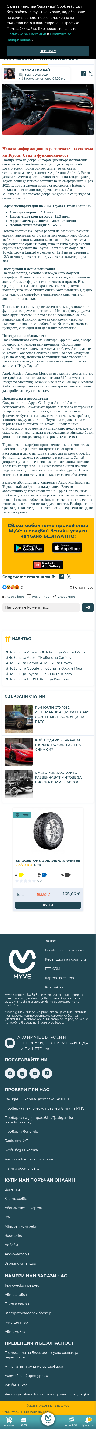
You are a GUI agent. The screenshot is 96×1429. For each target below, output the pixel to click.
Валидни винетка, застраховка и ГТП (38, 1099)
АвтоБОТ (71, 1425)
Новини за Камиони (52, 679)
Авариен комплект (21, 1226)
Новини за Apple (22, 658)
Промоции (8, 1425)
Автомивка (15, 1332)
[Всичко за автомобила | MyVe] (48, 1419)
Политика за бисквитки (26, 34)
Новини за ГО (19, 679)
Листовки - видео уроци (26, 1376)
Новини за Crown (57, 663)
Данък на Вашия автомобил (29, 1159)
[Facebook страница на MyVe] (10, 1077)
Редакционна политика (65, 959)
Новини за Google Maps (63, 668)
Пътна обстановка (22, 1168)
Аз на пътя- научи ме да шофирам (35, 1366)
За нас (50, 941)
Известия (87, 1422)
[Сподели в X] (91, 74)
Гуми (9, 1217)
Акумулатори (17, 1254)
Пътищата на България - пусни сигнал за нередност (41, 1355)
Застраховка (16, 1199)
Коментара (82, 587)
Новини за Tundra (57, 674)
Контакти (54, 987)
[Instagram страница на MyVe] (22, 1077)
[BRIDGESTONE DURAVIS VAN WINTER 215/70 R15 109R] (48, 831)
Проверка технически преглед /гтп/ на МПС (44, 1108)
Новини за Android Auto (64, 652)
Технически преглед (22, 1285)
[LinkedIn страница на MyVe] (34, 1077)
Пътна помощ (17, 1304)
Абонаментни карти (23, 1208)
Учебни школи (17, 1385)
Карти (23, 1424)
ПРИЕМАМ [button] (48, 51)
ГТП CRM (52, 969)
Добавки (12, 1245)
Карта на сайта (59, 978)
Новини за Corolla (23, 663)
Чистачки (13, 1236)
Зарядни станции (20, 1263)
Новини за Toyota (23, 674)
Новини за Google (23, 668)
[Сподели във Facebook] (83, 74)
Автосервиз (16, 1295)
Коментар (41, 596)
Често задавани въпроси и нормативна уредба (47, 1394)
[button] (34, 40)
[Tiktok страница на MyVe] (47, 1077)
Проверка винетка (22, 1131)
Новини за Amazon (24, 652)
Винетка (13, 1189)
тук (46, 1049)
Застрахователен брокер (28, 1313)
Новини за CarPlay (55, 658)
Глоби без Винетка (21, 1150)
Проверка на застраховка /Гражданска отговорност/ (39, 1120)
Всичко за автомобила (65, 950)
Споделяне (66, 596)
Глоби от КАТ (16, 1141)
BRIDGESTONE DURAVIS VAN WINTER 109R (47, 863)
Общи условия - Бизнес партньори (26, 1412)
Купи (48, 905)
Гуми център (16, 1322)
